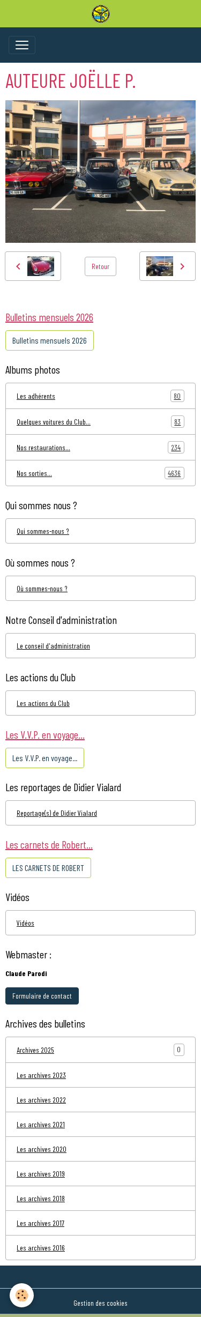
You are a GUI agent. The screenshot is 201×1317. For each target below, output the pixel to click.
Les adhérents (99, 396)
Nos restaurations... (99, 447)
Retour (100, 266)
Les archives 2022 (41, 1099)
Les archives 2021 (41, 1124)
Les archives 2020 (41, 1149)
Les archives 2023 (41, 1075)
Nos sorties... (99, 473)
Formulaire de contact (42, 995)
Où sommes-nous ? (42, 588)
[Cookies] (22, 1295)
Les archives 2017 (40, 1222)
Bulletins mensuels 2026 (49, 340)
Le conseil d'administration (53, 645)
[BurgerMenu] (22, 45)
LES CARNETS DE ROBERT (48, 867)
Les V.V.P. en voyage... (44, 758)
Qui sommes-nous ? (43, 530)
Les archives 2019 (41, 1173)
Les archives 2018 (41, 1198)
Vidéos (25, 922)
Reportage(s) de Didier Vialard (57, 812)
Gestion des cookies (100, 1302)
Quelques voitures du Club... (99, 422)
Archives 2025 (35, 1049)
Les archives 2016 (41, 1247)
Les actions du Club (43, 703)
